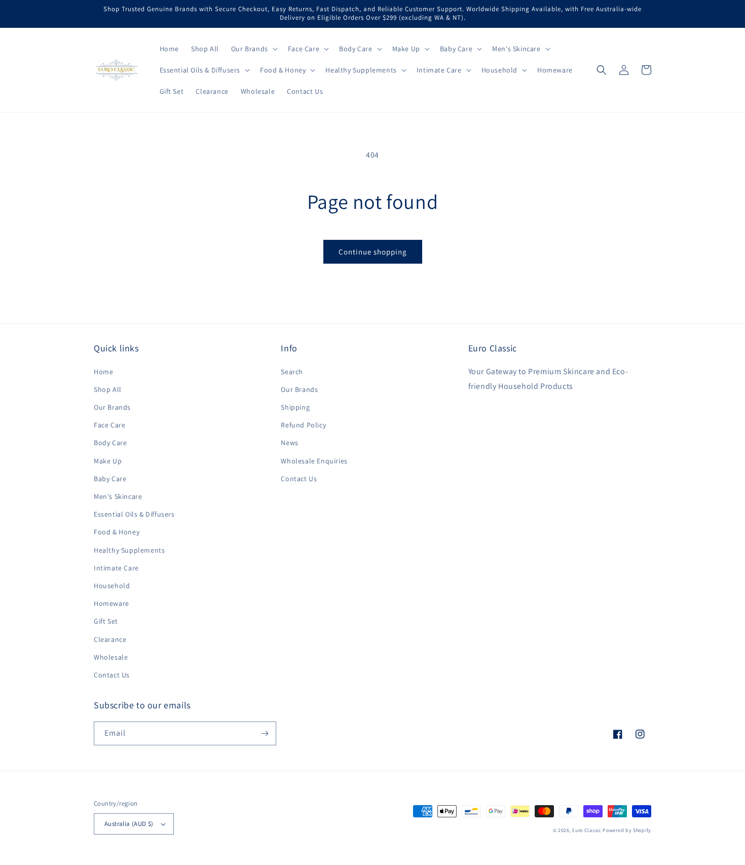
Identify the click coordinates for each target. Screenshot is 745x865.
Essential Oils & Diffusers (134, 514)
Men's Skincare (118, 496)
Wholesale (111, 657)
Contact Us (112, 674)
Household (112, 585)
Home (103, 371)
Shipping (295, 407)
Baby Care (110, 478)
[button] (253, 48)
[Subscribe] (264, 733)
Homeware (111, 603)
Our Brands (112, 407)
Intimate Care (116, 567)
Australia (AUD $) (129, 823)
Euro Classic (586, 830)
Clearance (110, 639)
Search (292, 371)
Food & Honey (116, 531)
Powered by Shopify (627, 830)
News (289, 442)
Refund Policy (303, 424)
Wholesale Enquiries (314, 460)
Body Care (110, 442)
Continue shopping (373, 252)
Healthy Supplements (129, 550)
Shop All (108, 389)
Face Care (109, 424)
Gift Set (106, 621)
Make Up (108, 460)
